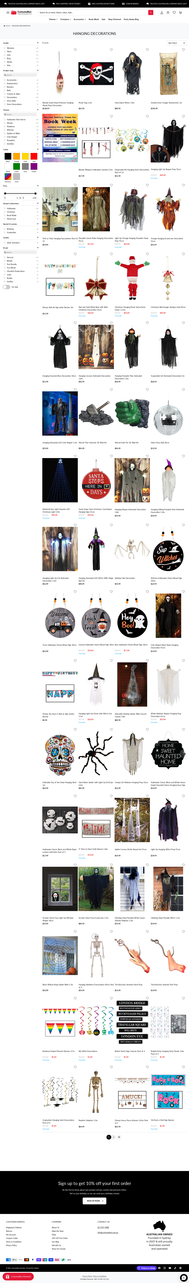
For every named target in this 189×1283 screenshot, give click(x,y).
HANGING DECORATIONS (21, 26)
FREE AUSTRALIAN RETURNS (63, 4)
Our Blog (55, 1242)
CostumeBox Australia (18, 1268)
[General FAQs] (168, 12)
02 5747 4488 (103, 1227)
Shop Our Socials (58, 1249)
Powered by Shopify (32, 1268)
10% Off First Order (60, 1238)
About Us (55, 1227)
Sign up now (93, 1201)
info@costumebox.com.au (108, 1232)
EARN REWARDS (92, 4)
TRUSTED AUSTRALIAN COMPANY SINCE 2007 (128, 4)
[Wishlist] (174, 12)
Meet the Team (58, 1231)
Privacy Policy (11, 1245)
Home (8, 26)
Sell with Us (56, 1245)
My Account (11, 1235)
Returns (9, 1231)
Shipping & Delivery (14, 1227)
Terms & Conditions (13, 1242)
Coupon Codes (12, 1238)
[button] (8, 12)
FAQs (54, 1235)
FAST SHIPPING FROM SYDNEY (28, 4)
